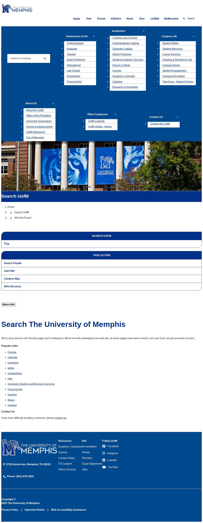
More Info (9, 304)
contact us (60, 418)
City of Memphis (35, 137)
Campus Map (12, 278)
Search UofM (21, 212)
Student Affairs (170, 43)
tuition (11, 368)
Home (11, 207)
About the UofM (35, 110)
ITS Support (65, 463)
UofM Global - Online (100, 126)
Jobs (84, 469)
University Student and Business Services (31, 384)
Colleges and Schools (124, 37)
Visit (88, 18)
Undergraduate (75, 43)
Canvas (116, 70)
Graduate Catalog (122, 48)
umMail (155, 18)
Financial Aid (74, 81)
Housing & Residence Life (177, 59)
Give (142, 18)
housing (12, 394)
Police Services (67, 469)
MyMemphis (171, 18)
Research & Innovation (125, 87)
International (74, 65)
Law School (73, 70)
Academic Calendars (70, 446)
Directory (87, 458)
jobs (10, 378)
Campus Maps (66, 458)
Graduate (72, 48)
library (11, 400)
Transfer (71, 54)
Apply (76, 18)
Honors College (121, 65)
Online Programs (121, 54)
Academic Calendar (123, 76)
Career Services (171, 54)
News (130, 18)
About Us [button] (31, 103)
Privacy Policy (9, 509)
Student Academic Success (127, 59)
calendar (12, 357)
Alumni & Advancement (39, 126)
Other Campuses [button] (97, 114)
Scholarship (73, 76)
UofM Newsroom (35, 132)
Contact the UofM (160, 123)
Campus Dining (171, 65)
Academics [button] (118, 31)
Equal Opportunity (92, 463)
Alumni (86, 452)
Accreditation (89, 446)
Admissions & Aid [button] (77, 36)
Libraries (117, 81)
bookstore (13, 362)
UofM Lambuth (96, 121)
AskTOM (9, 271)
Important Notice (35, 509)
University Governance (39, 121)
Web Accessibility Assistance (68, 509)
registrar (12, 405)
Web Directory (12, 286)
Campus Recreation (173, 76)
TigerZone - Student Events (177, 81)
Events (101, 18)
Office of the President (38, 115)
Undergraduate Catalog (125, 43)
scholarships (15, 373)
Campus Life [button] (169, 36)
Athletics (116, 18)
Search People (13, 263)
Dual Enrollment (76, 59)
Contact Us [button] (156, 117)
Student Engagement (174, 70)
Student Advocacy (172, 48)
